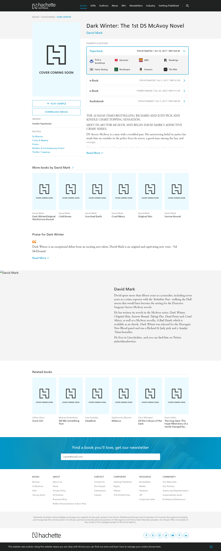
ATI (140, 495)
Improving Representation (176, 491)
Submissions (100, 491)
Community (169, 477)
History (117, 491)
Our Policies (168, 486)
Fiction (35, 144)
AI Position (58, 495)
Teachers (143, 491)
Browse (36, 482)
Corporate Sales (147, 499)
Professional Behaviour (174, 499)
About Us (57, 482)
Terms (55, 486)
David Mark (94, 33)
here (158, 546)
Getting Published (169, 5)
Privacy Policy (59, 491)
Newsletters (136, 5)
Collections (37, 486)
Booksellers (144, 482)
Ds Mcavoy (37, 136)
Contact (99, 477)
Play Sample (58, 103)
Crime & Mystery (40, 140)
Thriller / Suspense (41, 152)
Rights (117, 486)
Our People (99, 486)
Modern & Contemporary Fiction (48, 148)
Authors (103, 5)
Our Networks (169, 482)
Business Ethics (60, 499)
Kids (34, 491)
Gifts (93, 5)
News (115, 5)
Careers (97, 495)
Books (83, 5)
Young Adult (38, 495)
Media (142, 486)
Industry (150, 5)
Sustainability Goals (172, 495)
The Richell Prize (122, 495)
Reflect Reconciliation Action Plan (69, 504)
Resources (145, 477)
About (56, 477)
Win (123, 5)
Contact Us (99, 482)
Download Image (56, 111)
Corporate (120, 477)
